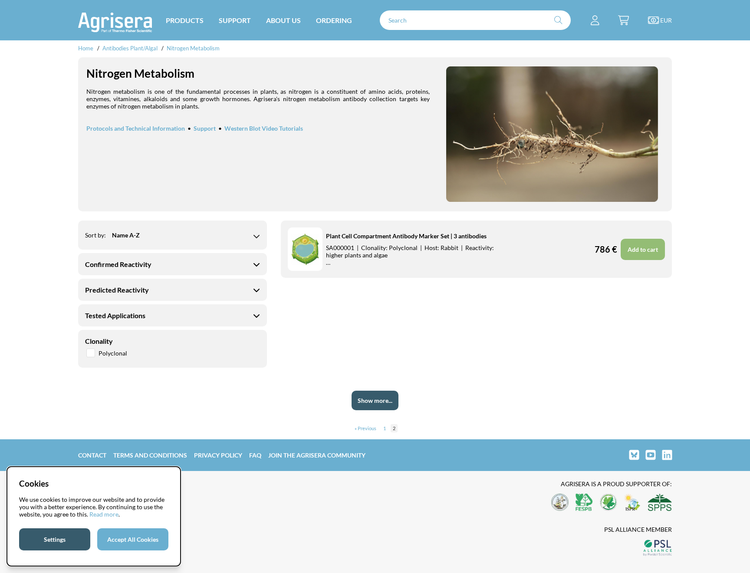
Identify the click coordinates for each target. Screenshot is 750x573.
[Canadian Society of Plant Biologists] (608, 503)
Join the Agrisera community (316, 455)
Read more (103, 514)
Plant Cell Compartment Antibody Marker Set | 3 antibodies (406, 236)
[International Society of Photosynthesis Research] (632, 503)
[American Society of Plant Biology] (560, 503)
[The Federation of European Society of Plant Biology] (584, 503)
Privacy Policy (218, 455)
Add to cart (643, 249)
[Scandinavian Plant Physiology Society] (660, 503)
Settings (55, 539)
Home (85, 48)
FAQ (255, 455)
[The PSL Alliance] (657, 548)
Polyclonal (113, 353)
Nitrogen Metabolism (193, 48)
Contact (92, 455)
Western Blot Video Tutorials (263, 128)
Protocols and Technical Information (135, 128)
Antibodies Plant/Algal (130, 48)
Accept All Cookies (132, 539)
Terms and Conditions (150, 455)
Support (205, 128)
